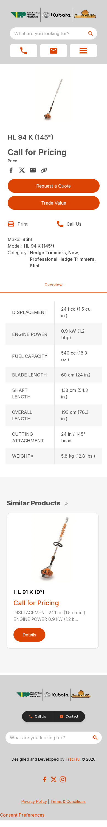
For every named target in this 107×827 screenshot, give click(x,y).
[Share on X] (22, 170)
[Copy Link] (44, 170)
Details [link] (29, 635)
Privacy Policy (34, 801)
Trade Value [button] (53, 203)
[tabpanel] (54, 94)
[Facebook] (44, 779)
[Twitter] (53, 779)
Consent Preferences (22, 815)
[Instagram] (62, 779)
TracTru (73, 759)
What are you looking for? (41, 33)
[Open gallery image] (54, 93)
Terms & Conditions (68, 801)
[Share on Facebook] (11, 170)
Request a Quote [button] (53, 186)
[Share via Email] (33, 170)
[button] (24, 51)
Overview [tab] (53, 284)
